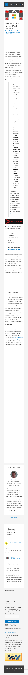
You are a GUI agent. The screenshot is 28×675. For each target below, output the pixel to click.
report (9, 226)
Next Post (14, 521)
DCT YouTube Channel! (10, 632)
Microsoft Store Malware (14, 249)
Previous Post (14, 517)
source (11, 213)
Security (10, 33)
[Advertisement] (14, 43)
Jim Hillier (13, 557)
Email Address (9, 614)
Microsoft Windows (15, 32)
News (6, 33)
